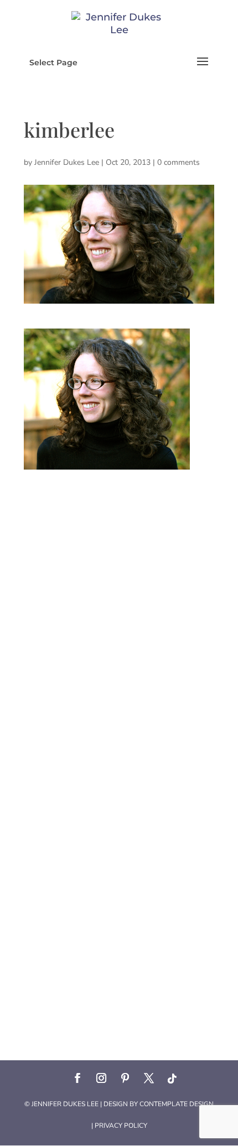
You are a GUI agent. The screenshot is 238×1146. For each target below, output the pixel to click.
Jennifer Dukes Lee (66, 162)
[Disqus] (119, 608)
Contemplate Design (176, 1104)
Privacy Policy (121, 1125)
